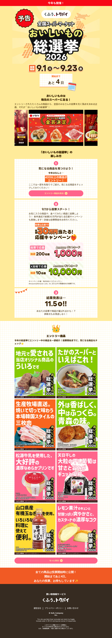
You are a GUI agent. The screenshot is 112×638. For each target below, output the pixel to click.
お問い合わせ (73, 608)
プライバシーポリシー (54, 608)
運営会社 (37, 608)
